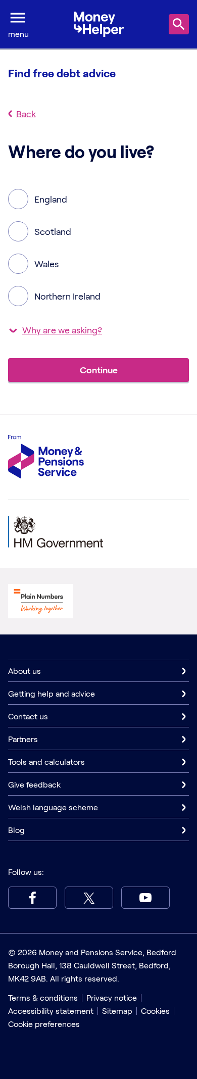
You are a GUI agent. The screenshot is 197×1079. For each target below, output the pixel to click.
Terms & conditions (43, 997)
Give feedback (34, 784)
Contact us (28, 716)
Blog (16, 830)
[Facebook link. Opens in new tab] (32, 898)
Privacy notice (111, 997)
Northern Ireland (67, 296)
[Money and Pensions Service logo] (46, 456)
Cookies (155, 1010)
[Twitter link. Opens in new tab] (89, 898)
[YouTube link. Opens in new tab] (145, 898)
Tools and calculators (46, 761)
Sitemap (117, 1010)
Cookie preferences (44, 1023)
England (50, 199)
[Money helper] (99, 24)
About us (24, 670)
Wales (46, 263)
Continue (99, 369)
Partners (23, 739)
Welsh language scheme (53, 807)
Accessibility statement (50, 1010)
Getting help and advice (51, 693)
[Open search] (179, 24)
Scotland (52, 231)
